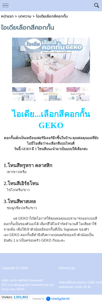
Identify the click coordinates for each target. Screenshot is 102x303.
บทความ (24, 16)
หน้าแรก (7, 16)
